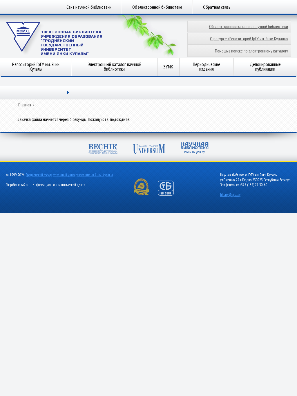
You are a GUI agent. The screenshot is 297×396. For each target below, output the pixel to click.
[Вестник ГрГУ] (102, 149)
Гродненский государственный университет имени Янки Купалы (69, 174)
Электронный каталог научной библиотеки (114, 66)
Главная (24, 105)
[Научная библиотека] (195, 148)
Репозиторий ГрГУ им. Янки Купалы (35, 66)
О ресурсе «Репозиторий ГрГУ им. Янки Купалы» (249, 38)
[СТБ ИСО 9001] (169, 194)
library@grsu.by (230, 194)
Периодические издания (206, 66)
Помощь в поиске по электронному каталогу (251, 51)
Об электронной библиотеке (157, 7)
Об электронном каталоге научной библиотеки (248, 26)
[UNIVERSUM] (149, 149)
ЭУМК (168, 66)
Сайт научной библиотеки (88, 7)
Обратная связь (217, 7)
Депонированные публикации (265, 66)
